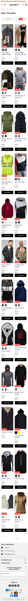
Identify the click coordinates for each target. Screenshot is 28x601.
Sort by (8, 19)
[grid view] (21, 19)
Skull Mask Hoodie (7, 392)
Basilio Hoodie (6, 478)
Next (16, 538)
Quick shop (7, 63)
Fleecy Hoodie (19, 308)
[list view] (24, 19)
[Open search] (23, 4)
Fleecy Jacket (6, 351)
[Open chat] (5, 4)
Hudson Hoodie (19, 478)
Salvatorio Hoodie (7, 432)
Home (2, 9)
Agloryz (3, 56)
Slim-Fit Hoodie (19, 182)
